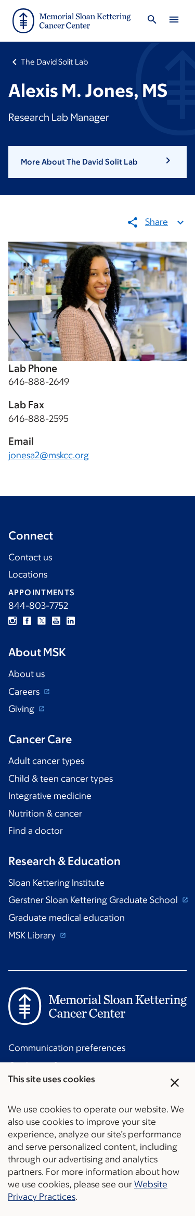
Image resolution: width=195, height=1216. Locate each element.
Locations (27, 574)
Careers (25, 691)
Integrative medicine (50, 796)
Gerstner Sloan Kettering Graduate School (94, 900)
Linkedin (71, 621)
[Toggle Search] (152, 21)
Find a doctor (35, 830)
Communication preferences (66, 1048)
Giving (22, 709)
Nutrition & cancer (45, 813)
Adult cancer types (46, 761)
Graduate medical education (66, 917)
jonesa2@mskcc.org (48, 455)
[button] (97, 162)
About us (26, 674)
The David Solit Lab (54, 61)
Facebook (27, 621)
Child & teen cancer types (60, 778)
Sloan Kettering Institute (56, 882)
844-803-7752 (38, 605)
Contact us (30, 557)
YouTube (56, 621)
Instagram (12, 621)
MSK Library (33, 935)
